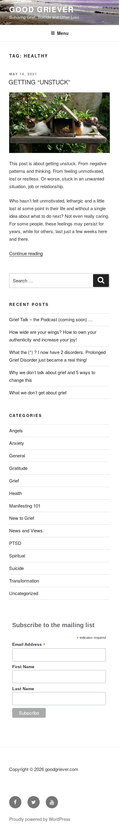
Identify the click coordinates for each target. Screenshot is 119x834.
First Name (23, 666)
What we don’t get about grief (38, 392)
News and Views (26, 530)
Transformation (24, 580)
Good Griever (41, 9)
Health (15, 493)
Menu (63, 33)
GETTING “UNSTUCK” (39, 81)
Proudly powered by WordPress (39, 819)
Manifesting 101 (25, 505)
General (17, 455)
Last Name (23, 688)
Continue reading (26, 253)
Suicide (16, 568)
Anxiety (16, 443)
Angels (16, 430)
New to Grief (21, 518)
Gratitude (18, 468)
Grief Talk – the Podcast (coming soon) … (51, 319)
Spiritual (17, 555)
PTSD (15, 543)
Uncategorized (23, 593)
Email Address (28, 644)
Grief (14, 480)
